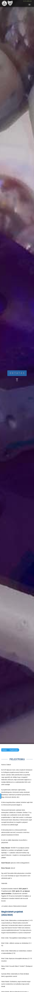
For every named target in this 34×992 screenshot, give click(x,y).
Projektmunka (14, 750)
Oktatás (4, 750)
